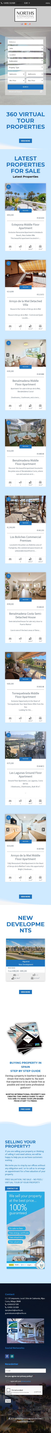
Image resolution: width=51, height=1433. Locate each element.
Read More (25, 210)
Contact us (12, 1188)
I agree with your (20, 1381)
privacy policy (26, 1381)
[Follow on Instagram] (12, 1356)
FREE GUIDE (25, 1109)
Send (8, 1401)
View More (25, 141)
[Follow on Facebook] (7, 1356)
